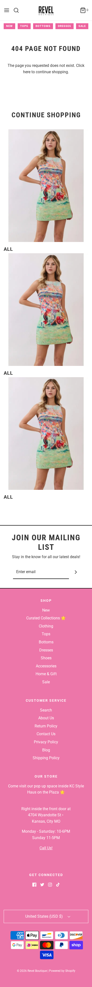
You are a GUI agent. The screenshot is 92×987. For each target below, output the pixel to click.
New (9, 26)
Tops (24, 26)
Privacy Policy (46, 742)
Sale (82, 26)
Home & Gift (46, 674)
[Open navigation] (6, 10)
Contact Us (46, 734)
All (8, 249)
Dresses (64, 26)
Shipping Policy (46, 758)
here (26, 72)
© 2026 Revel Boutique (32, 971)
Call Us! (46, 848)
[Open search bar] (18, 10)
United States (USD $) (44, 916)
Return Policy (46, 726)
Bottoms (43, 26)
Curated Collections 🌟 (46, 618)
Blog (46, 750)
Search (46, 710)
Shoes (46, 658)
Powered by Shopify (62, 971)
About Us (46, 718)
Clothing (46, 626)
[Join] (75, 572)
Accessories (46, 666)
